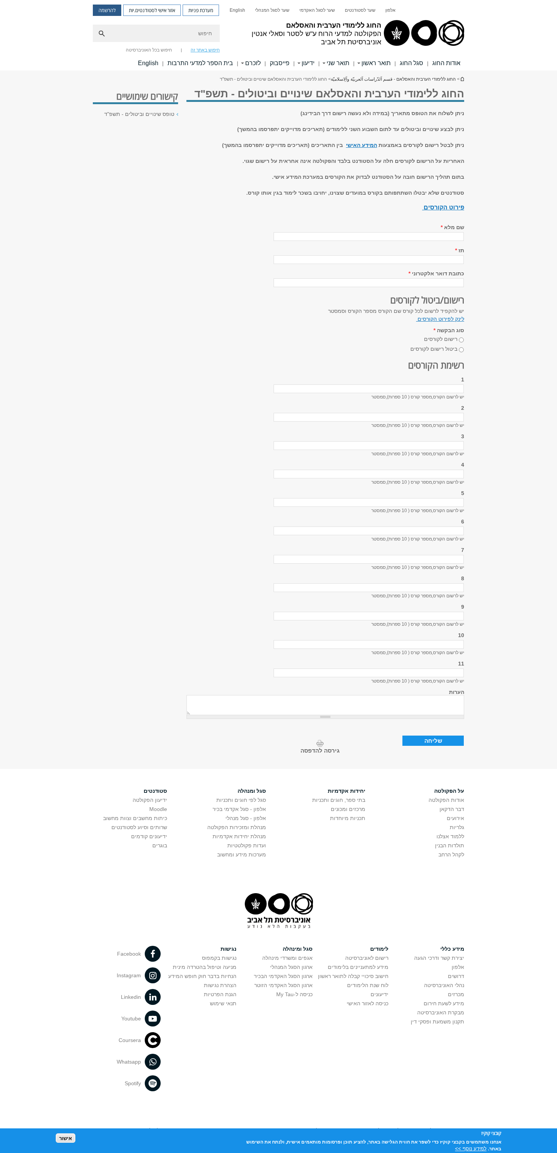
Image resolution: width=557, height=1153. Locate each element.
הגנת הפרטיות (220, 994)
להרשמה (107, 10)
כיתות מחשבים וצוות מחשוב (135, 818)
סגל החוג (411, 63)
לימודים (379, 949)
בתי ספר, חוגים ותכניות (338, 800)
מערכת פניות (200, 10)
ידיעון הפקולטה (150, 800)
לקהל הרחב (451, 854)
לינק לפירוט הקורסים (440, 319)
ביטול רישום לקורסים (433, 349)
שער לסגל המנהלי (272, 10)
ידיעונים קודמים (149, 836)
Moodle (158, 809)
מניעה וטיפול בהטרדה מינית (204, 967)
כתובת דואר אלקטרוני (436, 273)
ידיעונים (379, 994)
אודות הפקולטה (446, 800)
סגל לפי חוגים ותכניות (241, 800)
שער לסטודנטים (360, 10)
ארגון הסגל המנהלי (291, 967)
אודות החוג (446, 63)
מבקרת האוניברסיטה (440, 1012)
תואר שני (338, 63)
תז (459, 250)
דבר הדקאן (452, 809)
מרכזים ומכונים (348, 809)
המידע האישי (361, 145)
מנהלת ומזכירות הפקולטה (236, 827)
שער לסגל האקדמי (317, 10)
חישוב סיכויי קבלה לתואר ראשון (353, 976)
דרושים (456, 976)
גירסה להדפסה (320, 750)
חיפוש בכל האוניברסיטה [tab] (149, 50)
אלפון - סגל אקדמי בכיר (239, 809)
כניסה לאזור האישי (367, 1003)
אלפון (390, 10)
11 (461, 664)
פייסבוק (279, 63)
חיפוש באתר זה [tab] (205, 50)
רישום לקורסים (440, 339)
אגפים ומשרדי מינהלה (287, 958)
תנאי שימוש (223, 1003)
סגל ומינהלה (298, 949)
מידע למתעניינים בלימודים (358, 967)
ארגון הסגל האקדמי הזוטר (283, 985)
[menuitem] (390, 10)
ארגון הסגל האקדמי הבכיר (283, 976)
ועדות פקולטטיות (246, 845)
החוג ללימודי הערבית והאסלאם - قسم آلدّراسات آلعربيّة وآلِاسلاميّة (462, 79)
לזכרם (253, 63)
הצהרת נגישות (220, 985)
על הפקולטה (449, 791)
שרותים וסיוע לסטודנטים (139, 827)
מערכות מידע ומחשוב (241, 854)
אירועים (455, 818)
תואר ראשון (376, 63)
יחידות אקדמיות (346, 791)
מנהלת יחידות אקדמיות (239, 836)
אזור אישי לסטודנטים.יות (152, 10)
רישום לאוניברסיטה (366, 958)
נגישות (228, 949)
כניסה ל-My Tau (294, 994)
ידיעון (308, 63)
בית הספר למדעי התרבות (200, 63)
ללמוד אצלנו (450, 836)
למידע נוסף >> (471, 1148)
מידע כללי (452, 949)
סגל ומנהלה (252, 791)
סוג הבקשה (448, 330)
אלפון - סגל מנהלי (245, 818)
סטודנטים (155, 791)
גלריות (457, 827)
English (237, 10)
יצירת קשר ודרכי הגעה (439, 958)
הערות (456, 692)
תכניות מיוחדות (347, 818)
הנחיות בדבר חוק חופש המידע (202, 976)
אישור (65, 1138)
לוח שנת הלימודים (367, 985)
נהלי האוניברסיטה (444, 985)
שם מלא (452, 227)
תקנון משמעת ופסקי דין (437, 1022)
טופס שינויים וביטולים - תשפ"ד (139, 114)
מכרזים (456, 994)
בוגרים (159, 845)
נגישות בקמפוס (219, 958)
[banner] (278, 35)
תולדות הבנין (449, 845)
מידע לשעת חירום (444, 1003)
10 (461, 635)
